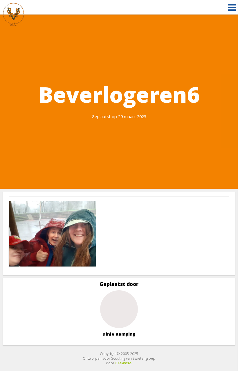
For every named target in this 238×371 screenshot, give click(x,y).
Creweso (123, 363)
